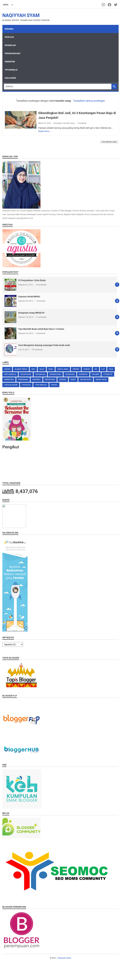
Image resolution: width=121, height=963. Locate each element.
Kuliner (95, 374)
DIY (96, 369)
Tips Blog (26, 385)
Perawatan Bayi (12, 53)
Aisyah (7, 369)
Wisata (54, 385)
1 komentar (82, 123)
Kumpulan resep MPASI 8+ (31, 313)
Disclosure (10, 78)
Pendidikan (23, 380)
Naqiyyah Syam (21, 15)
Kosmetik (83, 374)
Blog (42, 369)
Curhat (87, 369)
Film (111, 369)
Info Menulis (10, 374)
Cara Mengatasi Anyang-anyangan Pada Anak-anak (44, 345)
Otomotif (107, 374)
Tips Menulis (11, 70)
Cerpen (76, 369)
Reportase (50, 380)
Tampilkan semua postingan (89, 100)
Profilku (9, 37)
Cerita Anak (62, 369)
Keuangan (57, 123)
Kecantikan (25, 374)
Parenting (10, 62)
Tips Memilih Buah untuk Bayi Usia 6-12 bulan (41, 329)
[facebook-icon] (109, 4)
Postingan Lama (109, 142)
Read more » (44, 131)
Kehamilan (10, 45)
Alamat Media (21, 369)
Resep (73, 380)
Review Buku (85, 380)
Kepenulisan (55, 374)
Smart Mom (101, 380)
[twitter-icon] (116, 4)
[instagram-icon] (103, 4)
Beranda (9, 29)
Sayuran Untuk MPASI (29, 296)
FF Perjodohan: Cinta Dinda (32, 280)
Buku (51, 369)
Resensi (62, 380)
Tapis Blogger (10, 385)
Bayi (33, 369)
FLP (103, 369)
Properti (36, 380)
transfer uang (69, 123)
